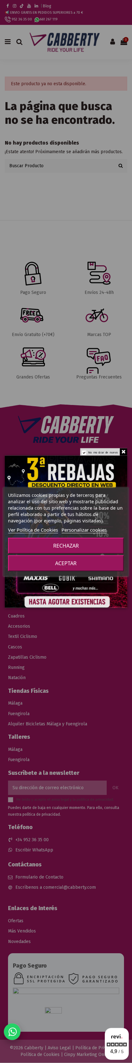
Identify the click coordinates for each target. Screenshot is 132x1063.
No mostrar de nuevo (103, 452)
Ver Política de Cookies (33, 530)
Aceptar (66, 563)
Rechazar (66, 545)
